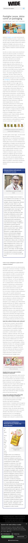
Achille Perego (7, 21)
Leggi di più (8, 531)
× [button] (26, 523)
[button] (14, 540)
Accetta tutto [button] (7, 536)
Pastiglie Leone (10, 37)
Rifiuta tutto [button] (20, 536)
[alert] (14, 532)
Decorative (22, 21)
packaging (7, 79)
